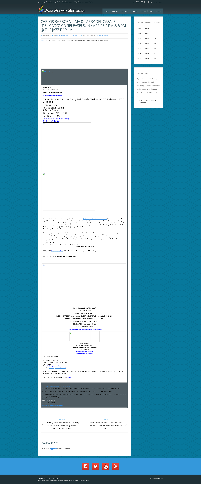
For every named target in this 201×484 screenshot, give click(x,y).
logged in (53, 449)
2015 (147, 48)
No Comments (103, 35)
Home (106, 11)
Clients (135, 11)
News (144, 11)
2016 (147, 43)
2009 (154, 43)
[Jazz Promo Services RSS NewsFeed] (116, 467)
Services (125, 11)
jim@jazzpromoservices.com (154, 2)
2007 (154, 54)
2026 (139, 28)
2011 (154, 33)
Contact (159, 11)
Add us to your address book (52, 405)
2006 (154, 59)
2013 (147, 59)
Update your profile (54, 386)
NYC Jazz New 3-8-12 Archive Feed (66, 35)
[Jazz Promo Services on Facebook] (85, 467)
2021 (139, 54)
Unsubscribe (45, 386)
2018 (147, 33)
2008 (154, 48)
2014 (147, 54)
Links (151, 11)
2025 (139, 33)
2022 (139, 48)
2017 (147, 38)
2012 (154, 28)
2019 (147, 28)
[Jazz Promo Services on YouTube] (106, 467)
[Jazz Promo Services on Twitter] (95, 467)
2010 (154, 38)
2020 (139, 59)
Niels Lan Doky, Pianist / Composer (148, 102)
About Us (114, 11)
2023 (139, 43)
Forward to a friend (65, 386)
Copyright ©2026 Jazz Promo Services (49, 478)
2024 (139, 38)
